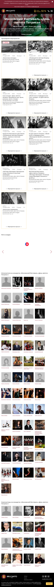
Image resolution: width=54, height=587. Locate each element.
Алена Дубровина (5, 320)
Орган (25, 577)
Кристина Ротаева (28, 479)
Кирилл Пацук (38, 383)
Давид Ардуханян (5, 351)
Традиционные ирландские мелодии (17, 549)
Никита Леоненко (5, 383)
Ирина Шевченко (5, 304)
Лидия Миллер (27, 304)
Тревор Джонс (4, 517)
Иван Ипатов (4, 495)
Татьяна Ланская (39, 462)
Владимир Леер (16, 351)
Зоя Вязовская (38, 479)
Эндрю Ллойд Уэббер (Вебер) (17, 565)
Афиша (25, 576)
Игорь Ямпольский (28, 415)
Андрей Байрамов (17, 463)
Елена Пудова (27, 383)
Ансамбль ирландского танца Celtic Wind (28, 448)
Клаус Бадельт (4, 549)
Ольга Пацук (38, 399)
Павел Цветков (38, 415)
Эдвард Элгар (38, 549)
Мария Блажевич (16, 431)
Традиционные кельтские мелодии (39, 518)
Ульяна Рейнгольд (17, 320)
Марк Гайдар (4, 415)
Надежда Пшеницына (17, 367)
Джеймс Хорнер (27, 549)
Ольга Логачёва (27, 399)
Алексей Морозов (39, 351)
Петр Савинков (27, 431)
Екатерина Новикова (6, 399)
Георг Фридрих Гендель (4, 565)
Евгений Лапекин (28, 463)
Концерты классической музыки (8, 11)
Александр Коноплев (6, 288)
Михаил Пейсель (39, 288)
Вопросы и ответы (28, 579)
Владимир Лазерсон (28, 351)
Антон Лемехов (16, 288)
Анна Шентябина (16, 399)
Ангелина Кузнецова (39, 336)
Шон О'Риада (15, 517)
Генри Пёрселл (27, 565)
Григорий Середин (5, 463)
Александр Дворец (17, 336)
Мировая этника (16, 533)
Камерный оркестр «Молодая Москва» (39, 368)
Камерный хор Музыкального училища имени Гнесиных (38, 433)
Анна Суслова (16, 479)
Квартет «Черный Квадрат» (5, 430)
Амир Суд (26, 320)
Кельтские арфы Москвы (16, 448)
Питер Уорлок (27, 517)
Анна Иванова (4, 447)
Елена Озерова (16, 383)
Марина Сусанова (39, 449)
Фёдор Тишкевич (39, 320)
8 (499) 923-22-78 (35, 6)
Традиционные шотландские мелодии (38, 534)
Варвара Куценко (5, 336)
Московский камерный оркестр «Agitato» (28, 289)
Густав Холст (26, 533)
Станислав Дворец (28, 336)
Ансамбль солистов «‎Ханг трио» (28, 368)
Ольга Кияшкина (16, 415)
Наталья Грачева (5, 367)
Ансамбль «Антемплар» (38, 305)
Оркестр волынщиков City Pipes (5, 480)
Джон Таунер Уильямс (38, 565)
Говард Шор (4, 533)
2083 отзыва (37, 26)
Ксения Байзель (16, 304)
